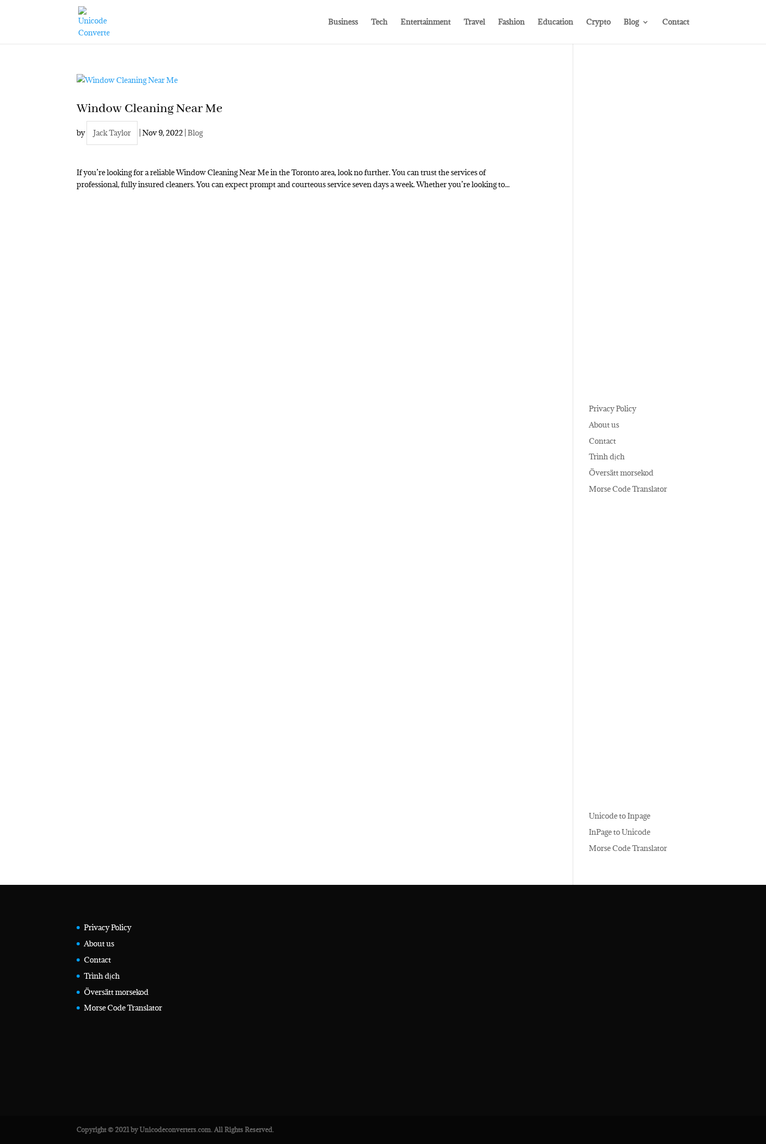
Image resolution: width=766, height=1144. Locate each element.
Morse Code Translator (628, 489)
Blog (631, 22)
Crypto (598, 22)
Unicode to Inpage (619, 816)
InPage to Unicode (619, 832)
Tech (379, 22)
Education (555, 22)
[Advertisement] (639, 230)
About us (604, 425)
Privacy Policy (612, 408)
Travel (474, 22)
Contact (675, 22)
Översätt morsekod (621, 473)
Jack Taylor (112, 133)
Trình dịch (607, 456)
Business (343, 22)
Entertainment (426, 22)
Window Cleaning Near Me (150, 109)
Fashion (511, 22)
